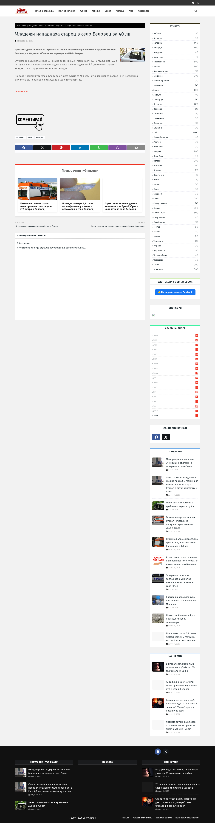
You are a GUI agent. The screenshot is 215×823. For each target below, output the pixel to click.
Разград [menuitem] (120, 11)
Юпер (175, 264)
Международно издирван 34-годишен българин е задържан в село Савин (180, 463)
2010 (175, 411)
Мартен (175, 142)
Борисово (175, 57)
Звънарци (175, 99)
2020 (175, 364)
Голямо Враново (175, 80)
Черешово (175, 260)
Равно (175, 180)
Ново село (175, 156)
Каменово (175, 113)
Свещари (175, 194)
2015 (175, 387)
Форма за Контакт (164, 818)
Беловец (39, 26)
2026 (175, 335)
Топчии (175, 236)
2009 (175, 415)
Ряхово (175, 184)
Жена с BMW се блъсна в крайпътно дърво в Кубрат (181, 504)
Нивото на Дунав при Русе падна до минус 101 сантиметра (180, 619)
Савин (175, 189)
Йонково (175, 109)
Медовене (175, 146)
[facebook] (193, 3)
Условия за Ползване (142, 818)
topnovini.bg (21, 91)
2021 (175, 359)
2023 (175, 349)
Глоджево (175, 76)
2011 (175, 406)
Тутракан (175, 246)
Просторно (175, 175)
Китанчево (175, 118)
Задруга (175, 95)
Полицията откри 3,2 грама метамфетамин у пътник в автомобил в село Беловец (77, 206)
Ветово (175, 66)
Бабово (175, 33)
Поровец (175, 170)
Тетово (175, 231)
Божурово (175, 52)
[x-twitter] (198, 3)
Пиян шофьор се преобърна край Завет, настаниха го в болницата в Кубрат (182, 542)
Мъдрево (175, 151)
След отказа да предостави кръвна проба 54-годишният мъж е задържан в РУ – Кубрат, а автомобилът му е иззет (182, 484)
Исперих (175, 104)
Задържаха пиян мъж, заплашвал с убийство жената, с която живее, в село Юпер (179, 580)
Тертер (175, 227)
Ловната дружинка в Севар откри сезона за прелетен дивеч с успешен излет (181, 725)
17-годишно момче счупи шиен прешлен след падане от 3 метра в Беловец (36, 206)
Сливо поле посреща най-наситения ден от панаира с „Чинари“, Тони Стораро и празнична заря (181, 705)
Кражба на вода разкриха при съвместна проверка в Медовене (181, 600)
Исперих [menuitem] (96, 11)
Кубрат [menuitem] (83, 11)
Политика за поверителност (187, 818)
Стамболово (175, 222)
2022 (175, 354)
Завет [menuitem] (108, 11)
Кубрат (175, 132)
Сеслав (175, 208)
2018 (175, 373)
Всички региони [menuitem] (66, 11)
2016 (175, 382)
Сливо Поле (175, 213)
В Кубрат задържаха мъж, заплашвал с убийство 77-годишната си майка (180, 667)
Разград (39, 137)
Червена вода (175, 255)
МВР (30, 137)
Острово (175, 161)
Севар (175, 198)
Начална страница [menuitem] (44, 11)
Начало (125, 818)
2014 (175, 392)
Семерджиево (175, 203)
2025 (175, 340)
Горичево (175, 85)
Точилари (175, 241)
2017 (175, 378)
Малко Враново (175, 137)
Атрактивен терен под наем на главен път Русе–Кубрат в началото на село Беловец (121, 206)
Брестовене (175, 62)
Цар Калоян (175, 250)
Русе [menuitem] (130, 11)
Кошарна (175, 128)
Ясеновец (175, 269)
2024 (175, 345)
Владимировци (175, 71)
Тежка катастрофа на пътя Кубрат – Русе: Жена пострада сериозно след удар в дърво (180, 522)
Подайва (175, 165)
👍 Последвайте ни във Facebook (175, 292)
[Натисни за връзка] (153, 315)
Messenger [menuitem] (143, 11)
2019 (175, 368)
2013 (175, 397)
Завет (175, 90)
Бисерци (175, 47)
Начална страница (25, 26)
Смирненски (175, 217)
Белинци (175, 38)
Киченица (175, 123)
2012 (175, 401)
